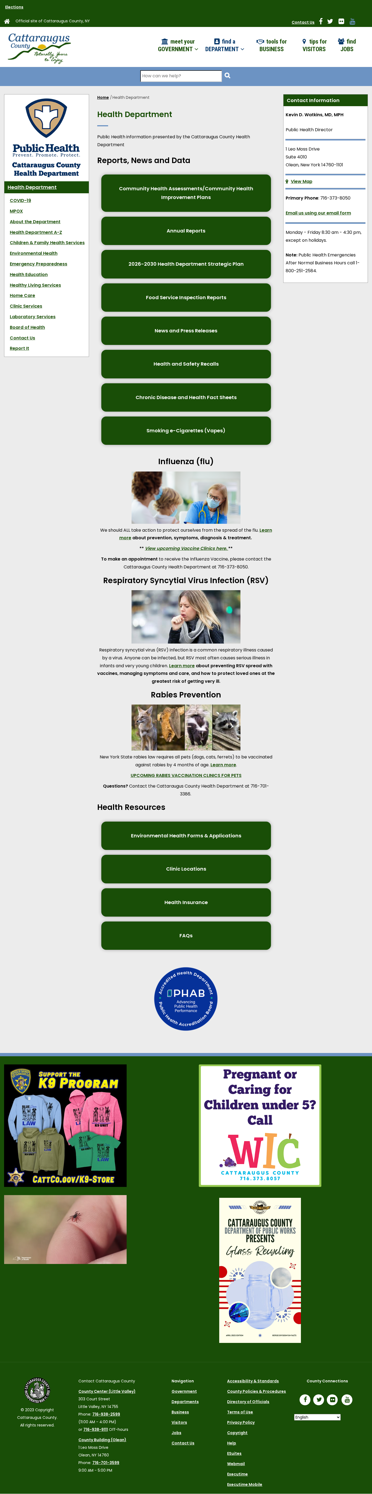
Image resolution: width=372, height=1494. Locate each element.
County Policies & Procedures (256, 1391)
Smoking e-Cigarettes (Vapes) (186, 430)
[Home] (39, 47)
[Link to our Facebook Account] (323, 22)
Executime (237, 1474)
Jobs (176, 1432)
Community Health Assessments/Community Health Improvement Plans (186, 193)
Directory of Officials (248, 1401)
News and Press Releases (186, 330)
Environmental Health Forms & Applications (186, 835)
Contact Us (303, 22)
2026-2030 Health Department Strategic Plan (186, 264)
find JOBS (348, 45)
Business (180, 1412)
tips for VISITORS (315, 45)
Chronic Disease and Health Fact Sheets (186, 397)
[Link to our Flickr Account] (344, 22)
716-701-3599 (105, 1462)
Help (231, 1443)
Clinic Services (26, 306)
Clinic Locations (186, 868)
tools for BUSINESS (273, 45)
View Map (301, 181)
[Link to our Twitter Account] (332, 22)
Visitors (179, 1422)
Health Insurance (186, 902)
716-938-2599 (106, 1414)
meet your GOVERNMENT (176, 45)
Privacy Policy (241, 1422)
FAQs (186, 935)
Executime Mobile (244, 1484)
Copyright (237, 1432)
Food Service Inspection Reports (186, 297)
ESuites (234, 1453)
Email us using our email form (318, 213)
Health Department (32, 187)
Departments (185, 1401)
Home (103, 97)
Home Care (22, 295)
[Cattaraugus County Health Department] (46, 101)
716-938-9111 (95, 1429)
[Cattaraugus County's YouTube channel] (355, 22)
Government (184, 1391)
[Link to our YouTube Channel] (348, 1400)
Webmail (236, 1464)
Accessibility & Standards (253, 1381)
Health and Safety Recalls (186, 363)
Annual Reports (186, 230)
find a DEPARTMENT (222, 45)
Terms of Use (240, 1412)
